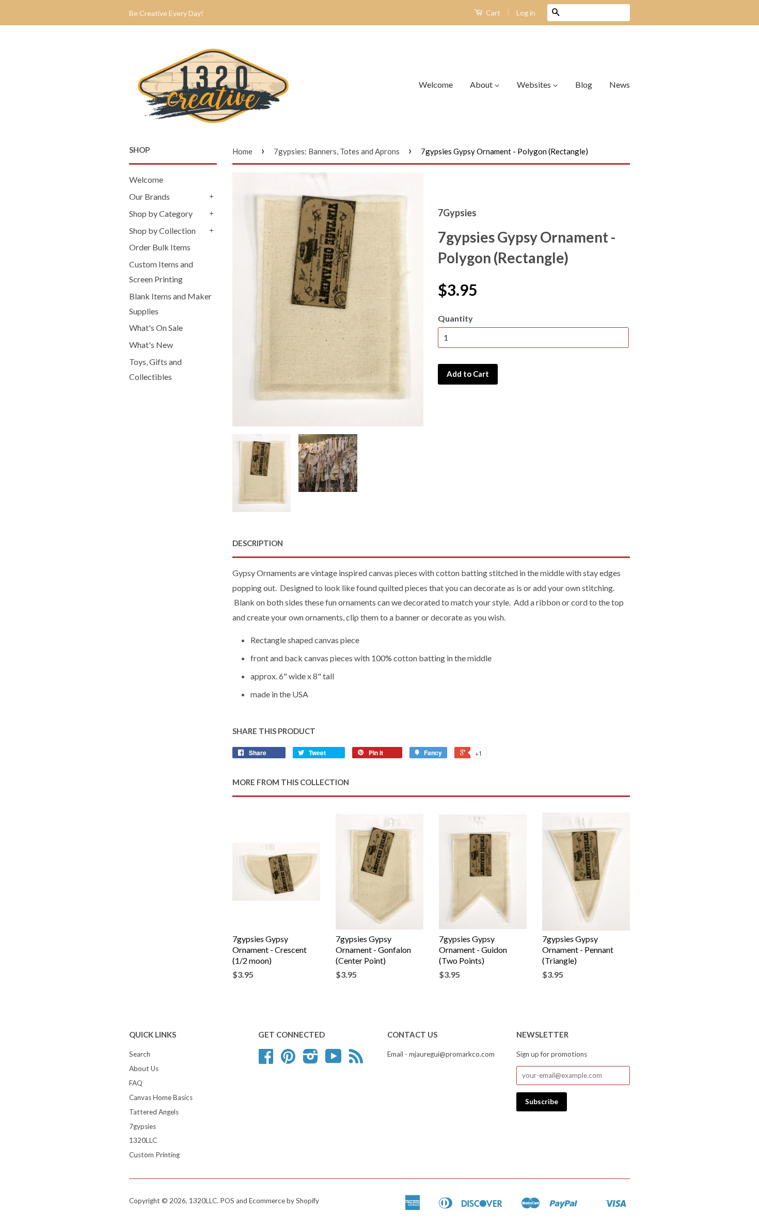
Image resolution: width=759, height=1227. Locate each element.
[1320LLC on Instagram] (311, 1060)
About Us (144, 1068)
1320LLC (143, 1140)
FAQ (136, 1083)
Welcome (436, 84)
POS (227, 1201)
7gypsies (142, 1126)
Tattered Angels (154, 1112)
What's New (151, 344)
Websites (534, 84)
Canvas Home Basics (161, 1097)
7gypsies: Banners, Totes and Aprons (337, 151)
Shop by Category (161, 213)
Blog (583, 84)
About (482, 84)
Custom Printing (154, 1155)
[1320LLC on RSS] (356, 1060)
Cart (492, 12)
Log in (525, 12)
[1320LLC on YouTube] (333, 1060)
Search (139, 1054)
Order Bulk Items (160, 247)
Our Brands (149, 196)
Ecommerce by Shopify (284, 1201)
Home (242, 151)
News (619, 84)
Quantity (455, 318)
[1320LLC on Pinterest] (288, 1060)
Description (257, 543)
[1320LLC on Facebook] (266, 1060)
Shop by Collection (162, 230)
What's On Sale (156, 327)
